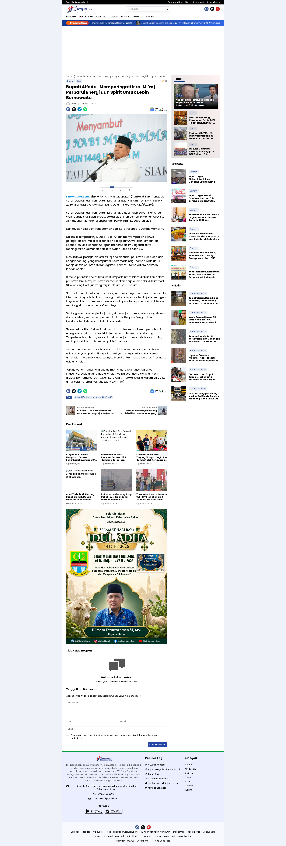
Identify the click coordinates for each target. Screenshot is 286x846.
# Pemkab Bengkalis (155, 787)
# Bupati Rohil (173, 769)
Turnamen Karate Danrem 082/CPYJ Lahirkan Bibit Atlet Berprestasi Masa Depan (151, 497)
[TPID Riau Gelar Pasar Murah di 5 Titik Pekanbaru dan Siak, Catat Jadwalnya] (178, 234)
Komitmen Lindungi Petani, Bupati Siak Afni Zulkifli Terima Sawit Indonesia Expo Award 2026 (204, 275)
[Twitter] (212, 9)
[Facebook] (206, 9)
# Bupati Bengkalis (154, 769)
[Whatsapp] (85, 109)
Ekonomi (194, 172)
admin (73, 103)
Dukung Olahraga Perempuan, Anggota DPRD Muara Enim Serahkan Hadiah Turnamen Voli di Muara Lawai (203, 151)
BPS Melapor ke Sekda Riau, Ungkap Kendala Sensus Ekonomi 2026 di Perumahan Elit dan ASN (204, 217)
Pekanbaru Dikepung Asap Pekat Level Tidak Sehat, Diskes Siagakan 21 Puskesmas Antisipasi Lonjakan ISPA (116, 497)
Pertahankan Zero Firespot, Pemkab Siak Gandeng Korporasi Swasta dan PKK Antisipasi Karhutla (116, 457)
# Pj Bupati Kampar (155, 764)
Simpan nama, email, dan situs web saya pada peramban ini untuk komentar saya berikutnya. (114, 737)
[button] (167, 8)
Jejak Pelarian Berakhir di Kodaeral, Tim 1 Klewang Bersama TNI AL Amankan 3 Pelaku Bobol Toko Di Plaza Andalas (156, 22)
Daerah (70, 81)
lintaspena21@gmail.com (106, 798)
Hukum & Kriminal (198, 293)
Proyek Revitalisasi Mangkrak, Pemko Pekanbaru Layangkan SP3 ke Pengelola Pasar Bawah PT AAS (81, 457)
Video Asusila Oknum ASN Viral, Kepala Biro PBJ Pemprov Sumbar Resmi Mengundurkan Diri (203, 320)
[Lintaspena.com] (79, 9)
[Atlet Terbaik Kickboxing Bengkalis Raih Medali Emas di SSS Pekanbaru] (81, 480)
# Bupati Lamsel (170, 783)
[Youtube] (218, 9)
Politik (179, 95)
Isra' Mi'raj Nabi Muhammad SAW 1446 (94, 397)
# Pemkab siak (153, 783)
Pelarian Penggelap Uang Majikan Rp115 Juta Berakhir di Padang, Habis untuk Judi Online (204, 396)
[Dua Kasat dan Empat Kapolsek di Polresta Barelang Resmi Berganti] (178, 374)
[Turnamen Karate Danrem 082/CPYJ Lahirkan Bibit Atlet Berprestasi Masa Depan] (151, 480)
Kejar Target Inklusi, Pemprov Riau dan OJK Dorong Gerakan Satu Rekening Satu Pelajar (201, 198)
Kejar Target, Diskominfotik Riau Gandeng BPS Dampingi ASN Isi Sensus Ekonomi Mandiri (202, 179)
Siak (79, 81)
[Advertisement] (143, 48)
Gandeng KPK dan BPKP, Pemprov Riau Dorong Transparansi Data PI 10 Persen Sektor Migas (202, 255)
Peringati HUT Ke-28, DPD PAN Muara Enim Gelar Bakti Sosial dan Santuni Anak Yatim (201, 136)
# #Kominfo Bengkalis (156, 778)
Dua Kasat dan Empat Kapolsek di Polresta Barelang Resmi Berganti (203, 377)
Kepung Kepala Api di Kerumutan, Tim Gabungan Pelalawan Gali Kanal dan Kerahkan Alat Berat (204, 339)
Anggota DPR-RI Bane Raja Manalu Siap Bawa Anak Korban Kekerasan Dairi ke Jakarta (195, 103)
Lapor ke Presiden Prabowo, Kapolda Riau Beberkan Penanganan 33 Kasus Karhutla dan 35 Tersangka (203, 358)
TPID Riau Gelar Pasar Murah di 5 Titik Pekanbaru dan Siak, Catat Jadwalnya (204, 236)
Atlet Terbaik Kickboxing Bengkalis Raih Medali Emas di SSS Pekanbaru (80, 497)
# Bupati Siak (152, 774)
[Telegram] (79, 109)
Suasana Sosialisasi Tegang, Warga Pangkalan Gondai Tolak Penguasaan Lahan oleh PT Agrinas (151, 457)
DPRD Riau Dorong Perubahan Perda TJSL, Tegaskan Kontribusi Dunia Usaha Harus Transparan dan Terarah (202, 120)
